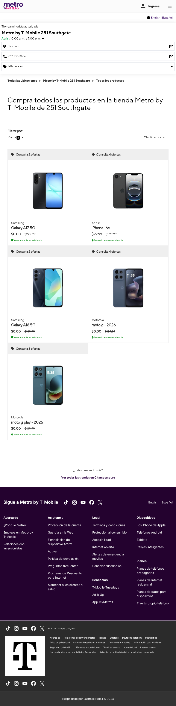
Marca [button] (12, 137)
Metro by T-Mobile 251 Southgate (66, 80)
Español (167, 17)
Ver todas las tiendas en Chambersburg (88, 477)
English (155, 17)
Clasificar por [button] (153, 137)
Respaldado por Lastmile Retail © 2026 (88, 698)
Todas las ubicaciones (22, 80)
